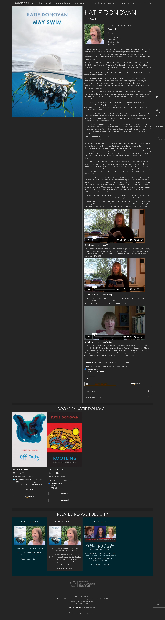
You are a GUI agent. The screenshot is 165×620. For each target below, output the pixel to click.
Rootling (53, 473)
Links (122, 3)
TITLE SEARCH (159, 113)
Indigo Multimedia (90, 613)
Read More (29, 490)
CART (158, 99)
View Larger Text (158, 602)
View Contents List (93, 397)
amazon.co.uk (135, 384)
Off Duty (18, 473)
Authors (69, 3)
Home (36, 3)
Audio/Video (105, 3)
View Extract (90, 391)
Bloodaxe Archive (134, 3)
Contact (148, 3)
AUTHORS (159, 125)
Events (94, 3)
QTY (86, 378)
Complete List (57, 3)
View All (35, 559)
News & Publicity (82, 3)
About (115, 3)
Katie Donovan (20, 469)
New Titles (45, 3)
